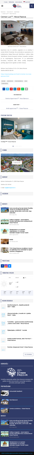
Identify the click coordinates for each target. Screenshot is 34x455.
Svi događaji (28, 354)
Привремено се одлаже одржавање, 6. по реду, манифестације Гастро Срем (18, 231)
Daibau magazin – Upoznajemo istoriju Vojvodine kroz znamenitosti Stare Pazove (20, 221)
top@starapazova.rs (10, 187)
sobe (26, 81)
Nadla (11, 239)
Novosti (4, 204)
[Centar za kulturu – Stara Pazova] (5, 410)
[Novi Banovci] (5, 401)
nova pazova (10, 81)
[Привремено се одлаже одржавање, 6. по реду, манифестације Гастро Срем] (5, 231)
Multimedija (11, 2)
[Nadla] (5, 241)
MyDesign (30, 453)
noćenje (3, 81)
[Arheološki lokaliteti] (5, 393)
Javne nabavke (18, 2)
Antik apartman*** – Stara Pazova (17, 108)
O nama (5, 2)
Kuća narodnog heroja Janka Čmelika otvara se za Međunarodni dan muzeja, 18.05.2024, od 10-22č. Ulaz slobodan (21, 210)
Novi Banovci (13, 400)
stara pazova (5, 83)
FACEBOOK (5, 193)
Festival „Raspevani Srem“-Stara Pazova (20, 347)
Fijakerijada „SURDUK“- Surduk (17, 330)
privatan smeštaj (19, 81)
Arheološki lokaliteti (15, 391)
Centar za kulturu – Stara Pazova (19, 408)
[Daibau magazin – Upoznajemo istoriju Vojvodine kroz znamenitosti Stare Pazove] (5, 221)
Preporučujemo (5, 386)
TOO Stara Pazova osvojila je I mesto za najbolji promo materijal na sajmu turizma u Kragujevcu (21, 250)
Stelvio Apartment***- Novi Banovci (17, 98)
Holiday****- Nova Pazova (8, 141)
